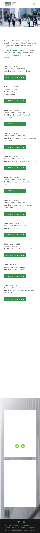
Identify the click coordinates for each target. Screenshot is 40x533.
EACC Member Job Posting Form (21, 45)
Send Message (21, 499)
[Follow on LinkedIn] (23, 446)
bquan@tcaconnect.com (13, 50)
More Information (15, 78)
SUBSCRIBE (27, 383)
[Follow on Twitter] (17, 446)
